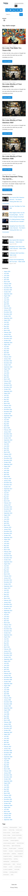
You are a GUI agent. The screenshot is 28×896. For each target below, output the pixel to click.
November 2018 (8, 460)
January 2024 (7, 334)
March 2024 (7, 330)
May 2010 (6, 667)
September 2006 (8, 756)
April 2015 (6, 547)
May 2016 (6, 521)
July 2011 (6, 639)
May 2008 (6, 716)
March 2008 (7, 720)
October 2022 (7, 365)
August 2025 (7, 296)
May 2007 (6, 740)
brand (20, 827)
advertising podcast (13, 827)
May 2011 (6, 643)
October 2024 (7, 316)
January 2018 (7, 480)
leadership (14, 853)
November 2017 (8, 484)
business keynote (6, 832)
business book (19, 829)
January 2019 (7, 456)
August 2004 (7, 807)
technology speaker (13, 872)
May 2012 (6, 618)
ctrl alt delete (5, 840)
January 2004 (7, 815)
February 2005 (7, 795)
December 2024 (8, 312)
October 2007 (7, 730)
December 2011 (8, 628)
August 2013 (7, 588)
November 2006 (8, 752)
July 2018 (6, 468)
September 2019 (8, 440)
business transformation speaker (9, 837)
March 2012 (7, 622)
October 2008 (7, 706)
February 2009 (7, 698)
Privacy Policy (14, 887)
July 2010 (6, 663)
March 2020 (7, 427)
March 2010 (7, 671)
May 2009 (6, 691)
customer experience (14, 840)
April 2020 (6, 425)
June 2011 (6, 641)
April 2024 (6, 328)
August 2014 (7, 563)
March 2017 (7, 501)
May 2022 (6, 375)
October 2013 (7, 584)
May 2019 (6, 448)
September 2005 (8, 781)
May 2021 (6, 399)
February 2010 (7, 673)
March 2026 (7, 281)
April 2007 (6, 742)
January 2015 (7, 553)
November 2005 (8, 777)
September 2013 (8, 586)
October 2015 (7, 535)
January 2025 (7, 310)
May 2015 (6, 545)
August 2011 (7, 637)
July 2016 (6, 517)
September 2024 (8, 318)
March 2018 (7, 476)
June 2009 (6, 689)
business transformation (17, 835)
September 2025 (8, 294)
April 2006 (6, 767)
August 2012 (7, 612)
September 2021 (8, 391)
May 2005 (6, 789)
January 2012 (7, 626)
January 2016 (7, 529)
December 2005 (8, 775)
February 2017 (7, 503)
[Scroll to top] (25, 893)
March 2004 (7, 811)
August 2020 (7, 417)
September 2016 (8, 513)
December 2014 (8, 555)
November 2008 (8, 704)
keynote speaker (6, 853)
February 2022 (7, 381)
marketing (16, 858)
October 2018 (7, 462)
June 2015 (6, 543)
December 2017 (8, 482)
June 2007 (6, 738)
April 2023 (6, 352)
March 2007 (7, 744)
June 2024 (6, 324)
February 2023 (7, 356)
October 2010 (7, 657)
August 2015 (7, 539)
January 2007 (7, 748)
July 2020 (6, 419)
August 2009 (7, 685)
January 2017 (7, 505)
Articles (14, 46)
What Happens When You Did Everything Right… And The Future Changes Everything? (16, 214)
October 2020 (7, 413)
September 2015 (8, 537)
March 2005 (7, 793)
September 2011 (8, 635)
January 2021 (7, 407)
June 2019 (6, 446)
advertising (5, 827)
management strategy (18, 856)
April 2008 (6, 718)
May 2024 (6, 326)
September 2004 (8, 805)
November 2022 (8, 363)
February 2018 (7, 478)
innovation (11, 851)
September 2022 (8, 367)
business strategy (6, 835)
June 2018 (6, 470)
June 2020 (6, 421)
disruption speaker (12, 848)
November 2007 (8, 728)
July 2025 (6, 298)
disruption (5, 848)
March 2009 (7, 695)
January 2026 (7, 285)
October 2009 (7, 681)
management (20, 853)
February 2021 (7, 405)
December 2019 (8, 434)
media (14, 864)
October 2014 (7, 559)
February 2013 (7, 600)
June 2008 (6, 714)
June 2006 (6, 762)
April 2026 (6, 279)
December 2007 (8, 726)
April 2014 (6, 572)
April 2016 (6, 523)
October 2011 (7, 633)
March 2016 (7, 525)
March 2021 (7, 403)
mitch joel (19, 864)
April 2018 (6, 474)
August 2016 (7, 515)
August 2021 (7, 393)
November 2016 (8, 509)
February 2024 (7, 332)
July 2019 (6, 444)
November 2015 (8, 533)
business (5, 829)
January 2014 (7, 578)
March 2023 (7, 354)
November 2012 (8, 606)
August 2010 (7, 661)
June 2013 (6, 592)
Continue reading (7, 61)
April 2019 (6, 450)
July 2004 (6, 809)
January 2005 (7, 797)
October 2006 (7, 754)
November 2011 (8, 630)
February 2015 (7, 551)
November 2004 (8, 801)
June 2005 (6, 787)
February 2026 (7, 283)
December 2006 (8, 750)
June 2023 (6, 348)
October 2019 (7, 438)
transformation (6, 874)
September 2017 (8, 488)
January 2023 (7, 358)
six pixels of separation (7, 869)
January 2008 (7, 724)
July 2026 (6, 273)
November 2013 (8, 582)
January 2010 (7, 675)
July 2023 (6, 346)
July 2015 (6, 541)
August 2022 (7, 369)
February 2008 (7, 722)
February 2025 (7, 308)
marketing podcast (14, 861)
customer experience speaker (9, 843)
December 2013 (8, 580)
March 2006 (7, 769)
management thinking (7, 858)
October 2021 (7, 389)
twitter (12, 874)
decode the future (20, 843)
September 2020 (8, 415)
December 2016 (8, 507)
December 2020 (8, 409)
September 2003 (8, 819)
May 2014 (6, 570)
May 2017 (6, 497)
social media (16, 869)
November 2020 (8, 411)
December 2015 (8, 531)
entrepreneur (20, 848)
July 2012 (6, 614)
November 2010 (8, 655)
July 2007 (6, 736)
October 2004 (7, 803)
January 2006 (7, 773)
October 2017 (7, 486)
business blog (11, 829)
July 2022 (6, 371)
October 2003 (7, 817)
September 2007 (8, 732)
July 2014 (6, 566)
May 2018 (6, 472)
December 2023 (8, 336)
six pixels (11, 866)
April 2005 (6, 791)
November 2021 (8, 387)
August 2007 (7, 734)
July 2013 (6, 590)
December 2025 (8, 287)
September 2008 (8, 708)
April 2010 (6, 669)
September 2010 (8, 659)
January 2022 (7, 383)
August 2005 (7, 783)
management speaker (7, 856)
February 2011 (7, 649)
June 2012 (6, 616)
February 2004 (7, 813)
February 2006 (7, 771)
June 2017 (6, 494)
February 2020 (7, 430)
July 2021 (6, 395)
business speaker (15, 832)
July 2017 (6, 492)
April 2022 (6, 377)
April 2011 (6, 645)
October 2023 (7, 340)
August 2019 (7, 442)
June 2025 (6, 300)
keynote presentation (19, 851)
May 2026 (6, 277)
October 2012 (7, 608)
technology (5, 872)
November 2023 (8, 338)
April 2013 (6, 596)
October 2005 (7, 779)
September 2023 (8, 342)
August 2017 (7, 490)
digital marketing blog (16, 845)
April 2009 (6, 693)
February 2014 (7, 576)
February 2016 (7, 527)
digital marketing (6, 845)
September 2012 (8, 610)
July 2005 (6, 785)
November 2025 (8, 289)
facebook (5, 851)
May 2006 (6, 765)
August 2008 (7, 710)
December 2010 (8, 653)
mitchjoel (5, 866)
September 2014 (8, 562)
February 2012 (7, 624)
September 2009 (8, 683)
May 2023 (6, 350)
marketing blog (6, 861)
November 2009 (8, 679)
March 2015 (7, 549)
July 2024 (6, 322)
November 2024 (8, 314)
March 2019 (7, 452)
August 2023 (7, 344)
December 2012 (8, 604)
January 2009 (7, 700)
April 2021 (6, 401)
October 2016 (7, 511)
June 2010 (6, 665)
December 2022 (8, 360)
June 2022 (6, 373)
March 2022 (7, 379)
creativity (20, 837)
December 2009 (8, 677)
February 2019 (7, 454)
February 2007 (7, 746)
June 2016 (6, 519)
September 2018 (8, 464)
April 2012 (6, 620)
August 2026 (7, 271)
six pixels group (17, 866)
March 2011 (7, 647)
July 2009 (6, 687)
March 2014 (7, 574)
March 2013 (7, 598)
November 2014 (8, 557)
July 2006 (6, 760)
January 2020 (7, 432)
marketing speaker (7, 864)
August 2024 (7, 320)
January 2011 (7, 651)
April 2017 (6, 499)
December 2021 (8, 385)
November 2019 (8, 436)
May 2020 (6, 423)
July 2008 (6, 712)
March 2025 (7, 306)
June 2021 (6, 397)
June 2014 (6, 568)
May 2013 (6, 594)
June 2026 (6, 275)
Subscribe (14, 884)
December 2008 (8, 702)
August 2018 (7, 466)
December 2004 (8, 799)
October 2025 (7, 291)
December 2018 (8, 458)
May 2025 (6, 302)
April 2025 (6, 304)
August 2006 (7, 758)
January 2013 (7, 602)
